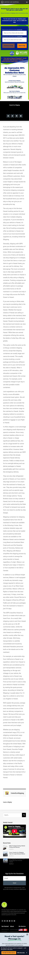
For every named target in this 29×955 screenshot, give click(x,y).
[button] (27, 934)
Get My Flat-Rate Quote (9, 952)
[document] (14, 477)
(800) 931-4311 (21, 952)
